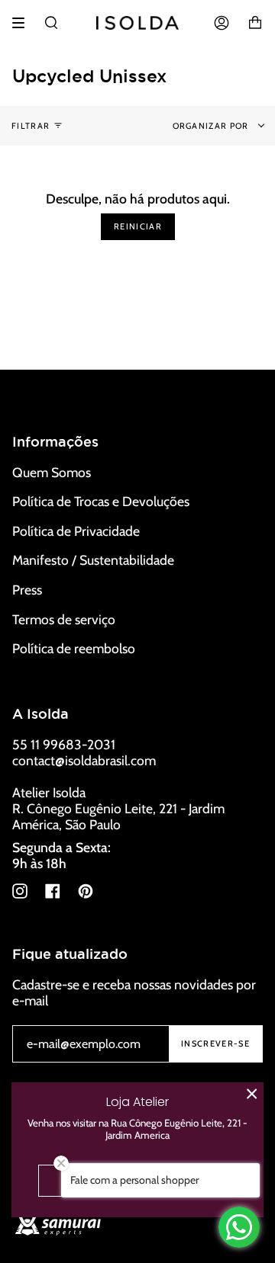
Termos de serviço (63, 619)
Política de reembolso (73, 648)
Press (27, 590)
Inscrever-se (215, 1043)
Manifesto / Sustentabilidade (93, 560)
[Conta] (221, 23)
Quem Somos (51, 472)
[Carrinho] (255, 23)
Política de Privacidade (76, 531)
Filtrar (30, 125)
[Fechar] (252, 1093)
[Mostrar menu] (23, 22)
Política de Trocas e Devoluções (100, 501)
